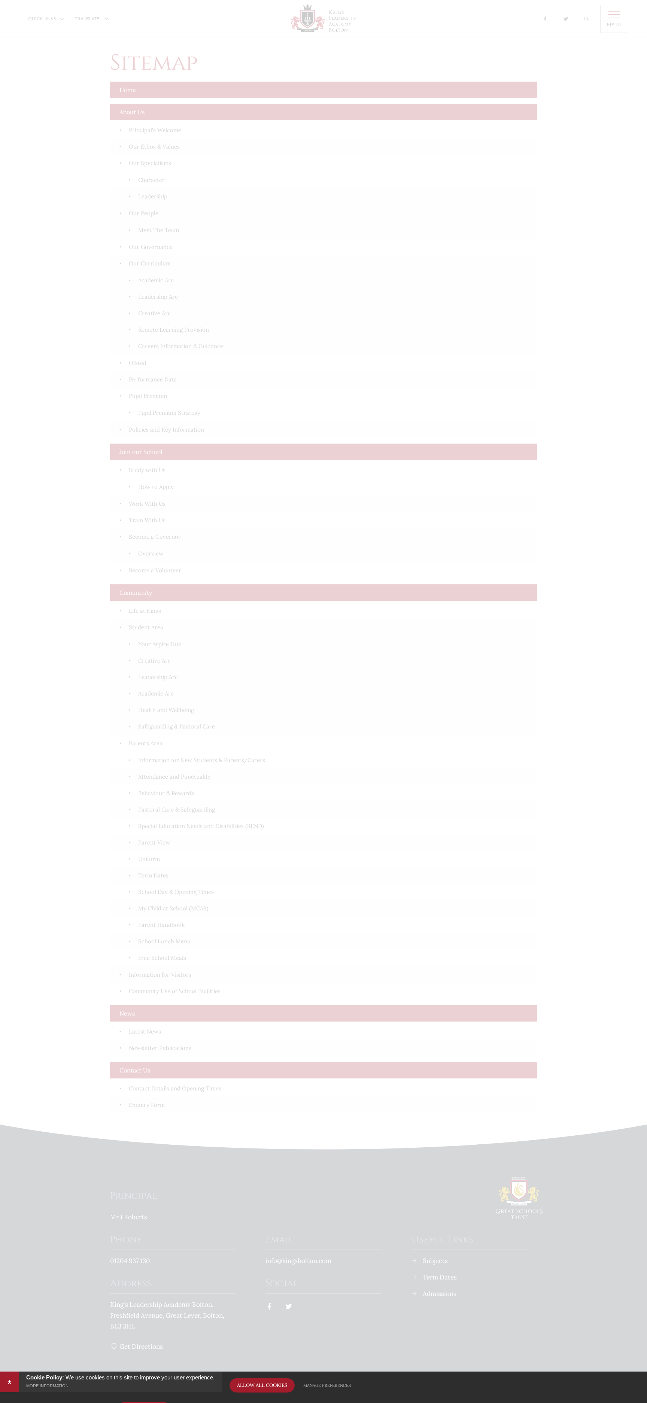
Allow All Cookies (262, 1385)
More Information (47, 1386)
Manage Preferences (327, 1385)
